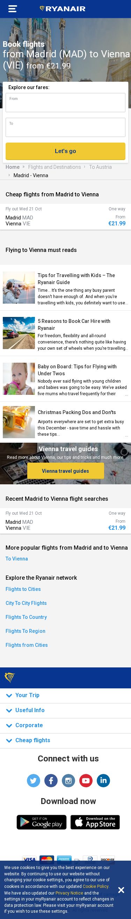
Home (13, 167)
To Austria (100, 167)
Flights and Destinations (54, 167)
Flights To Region (25, 631)
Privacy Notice (69, 893)
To (11, 123)
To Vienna (17, 559)
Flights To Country (26, 617)
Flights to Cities (23, 589)
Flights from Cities (27, 645)
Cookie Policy (96, 886)
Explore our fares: (29, 87)
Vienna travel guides (65, 471)
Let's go (65, 151)
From (13, 99)
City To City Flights (26, 603)
